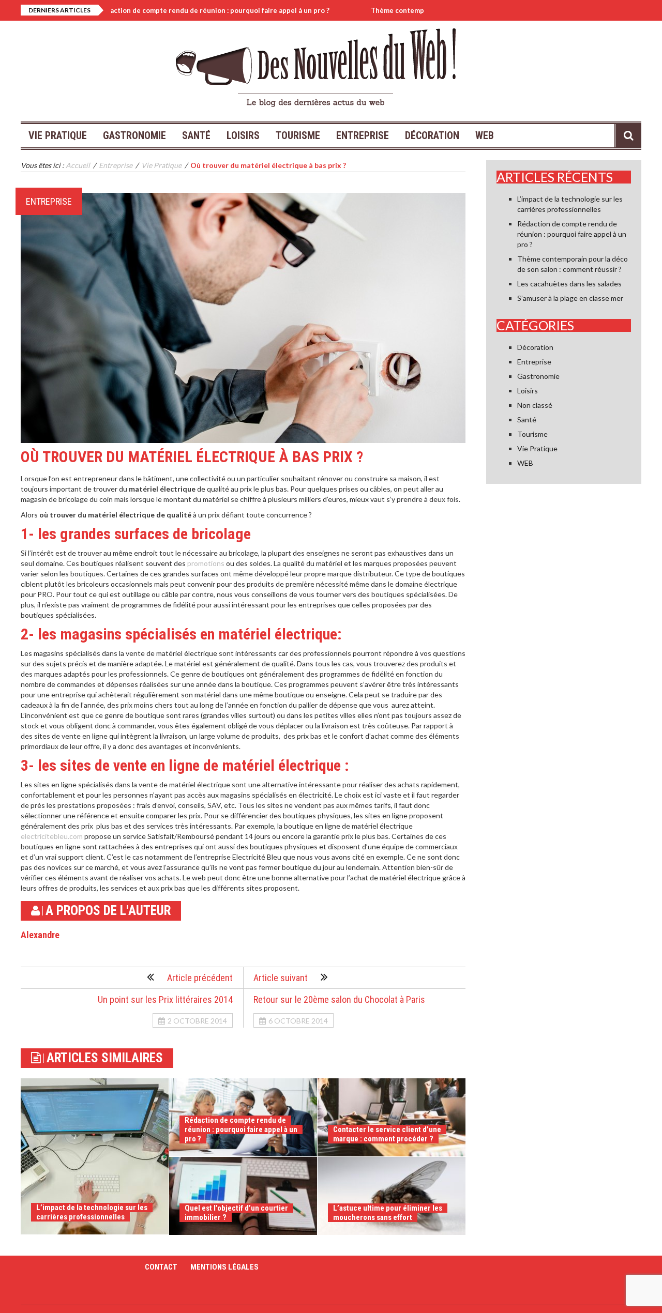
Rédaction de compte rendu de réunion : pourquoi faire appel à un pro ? (174, 10)
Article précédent (200, 977)
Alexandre (40, 934)
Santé (196, 135)
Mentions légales (224, 1267)
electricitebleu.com (52, 836)
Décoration (432, 135)
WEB (484, 135)
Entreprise (362, 135)
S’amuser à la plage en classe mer (570, 298)
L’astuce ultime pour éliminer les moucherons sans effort (387, 1212)
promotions (205, 563)
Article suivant (280, 977)
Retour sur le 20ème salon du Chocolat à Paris (339, 999)
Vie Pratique (57, 135)
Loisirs (243, 135)
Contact (161, 1267)
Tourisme (298, 135)
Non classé (534, 405)
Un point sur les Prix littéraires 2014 (165, 999)
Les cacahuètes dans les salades (569, 283)
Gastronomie (134, 135)
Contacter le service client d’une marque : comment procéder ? (387, 1134)
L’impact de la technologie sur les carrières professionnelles (91, 1212)
